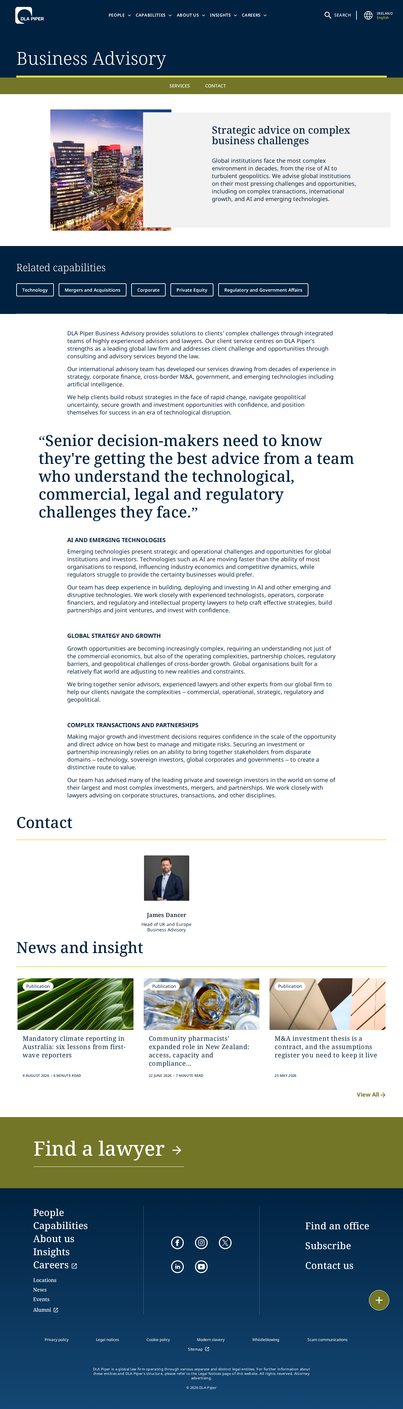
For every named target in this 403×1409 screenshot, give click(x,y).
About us (188, 15)
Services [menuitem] (179, 86)
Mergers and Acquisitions (92, 290)
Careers (251, 15)
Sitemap (195, 1349)
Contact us (329, 1265)
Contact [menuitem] (215, 86)
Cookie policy (158, 1339)
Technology (35, 290)
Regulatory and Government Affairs (263, 290)
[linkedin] (177, 1266)
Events (41, 1299)
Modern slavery (211, 1339)
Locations (44, 1280)
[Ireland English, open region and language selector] (369, 15)
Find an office (337, 1225)
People (117, 15)
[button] (108, 1152)
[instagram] (201, 1242)
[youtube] (201, 1266)
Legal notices (107, 1339)
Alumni (42, 1309)
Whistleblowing (265, 1339)
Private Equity (191, 290)
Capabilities (151, 15)
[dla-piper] (31, 15)
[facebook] (177, 1242)
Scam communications (327, 1339)
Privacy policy (56, 1339)
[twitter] (225, 1242)
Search (342, 15)
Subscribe (328, 1245)
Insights (220, 15)
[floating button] (379, 1300)
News (40, 1289)
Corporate (148, 290)
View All (368, 1094)
